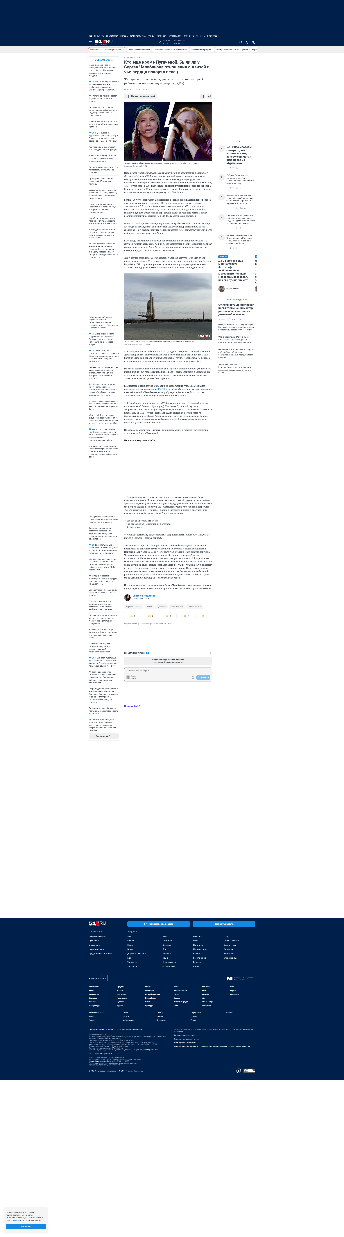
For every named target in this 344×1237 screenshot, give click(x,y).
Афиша (151, 36)
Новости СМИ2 (132, 706)
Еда (129, 958)
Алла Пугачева (177, 607)
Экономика (229, 953)
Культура (166, 945)
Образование (168, 966)
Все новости (104, 59)
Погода (124, 36)
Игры (202, 36)
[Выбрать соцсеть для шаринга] (209, 96)
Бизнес (130, 940)
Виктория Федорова (144, 595)
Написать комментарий (143, 96)
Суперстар (161, 607)
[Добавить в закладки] (202, 96)
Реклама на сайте (97, 936)
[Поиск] (241, 42)
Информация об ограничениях (185, 1035)
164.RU (161, 389)
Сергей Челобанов (133, 607)
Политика (198, 945)
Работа (196, 953)
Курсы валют (175, 36)
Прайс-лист (94, 940)
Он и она (197, 936)
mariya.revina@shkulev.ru (98, 1065)
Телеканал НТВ (194, 607)
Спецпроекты (230, 958)
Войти (133, 678)
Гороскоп (161, 36)
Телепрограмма (138, 36)
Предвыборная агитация (100, 953)
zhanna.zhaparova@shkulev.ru (100, 1061)
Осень (196, 940)
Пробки (187, 36)
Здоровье (132, 966)
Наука (165, 958)
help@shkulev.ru (106, 1054)
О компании (94, 945)
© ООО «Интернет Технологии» (131, 1071)
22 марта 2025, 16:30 (132, 89)
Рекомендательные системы (185, 1043)
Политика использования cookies (186, 1039)
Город (130, 949)
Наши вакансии (96, 949)
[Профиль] (253, 42)
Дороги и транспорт (136, 953)
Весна (130, 945)
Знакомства (112, 36)
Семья (196, 966)
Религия (197, 962)
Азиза (149, 607)
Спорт (226, 936)
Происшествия (200, 949)
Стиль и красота (231, 940)
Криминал (167, 940)
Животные (132, 962)
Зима (164, 936)
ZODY (195, 36)
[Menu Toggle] (90, 42)
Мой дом (166, 953)
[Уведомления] (247, 42)
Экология (228, 949)
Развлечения (199, 958)
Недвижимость (96, 36)
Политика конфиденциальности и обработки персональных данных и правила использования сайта (212, 1046)
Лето (164, 949)
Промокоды (213, 36)
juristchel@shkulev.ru (150, 1050)
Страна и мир (230, 945)
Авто (129, 936)
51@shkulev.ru (117, 1048)
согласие (15, 1220)
